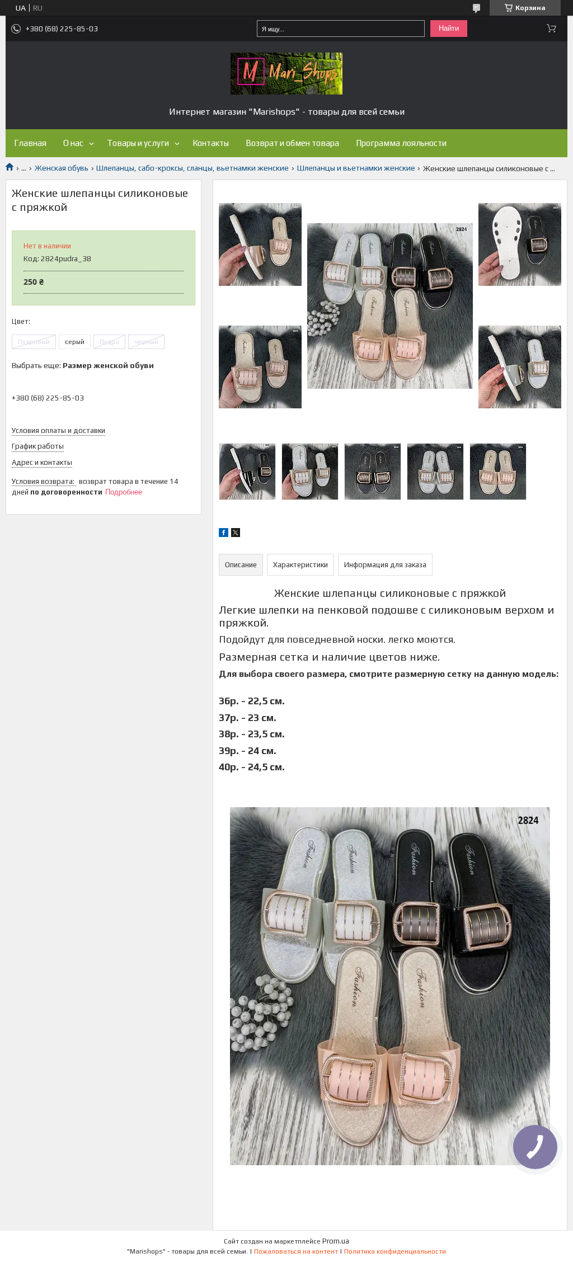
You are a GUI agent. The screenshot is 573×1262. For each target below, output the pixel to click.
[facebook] (223, 534)
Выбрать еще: (83, 365)
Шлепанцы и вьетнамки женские (356, 167)
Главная (30, 143)
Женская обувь (61, 167)
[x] (235, 534)
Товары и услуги (138, 143)
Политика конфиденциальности (395, 1251)
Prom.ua (335, 1241)
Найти (449, 28)
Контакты (210, 143)
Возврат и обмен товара (292, 143)
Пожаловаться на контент (296, 1251)
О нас (73, 143)
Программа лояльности (401, 143)
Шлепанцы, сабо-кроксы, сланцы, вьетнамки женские (192, 167)
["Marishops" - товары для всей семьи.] (286, 74)
